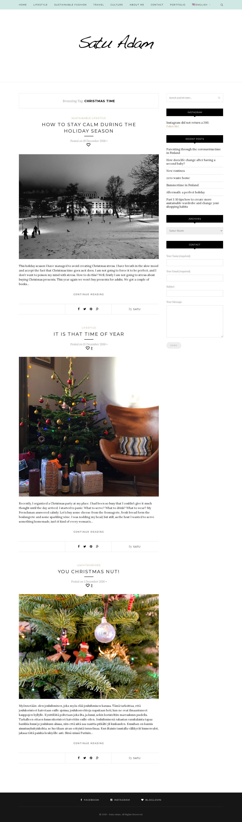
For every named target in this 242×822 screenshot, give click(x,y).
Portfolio (177, 4)
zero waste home (178, 178)
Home (23, 4)
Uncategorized (89, 565)
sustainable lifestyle (89, 118)
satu (136, 309)
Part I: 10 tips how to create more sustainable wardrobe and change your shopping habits (192, 203)
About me (137, 4)
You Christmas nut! (89, 571)
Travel (98, 4)
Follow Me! (172, 126)
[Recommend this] (89, 145)
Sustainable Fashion (70, 4)
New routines (175, 171)
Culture (117, 4)
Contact (157, 4)
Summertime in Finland (182, 185)
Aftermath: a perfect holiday (185, 192)
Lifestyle (40, 4)
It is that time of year (89, 334)
